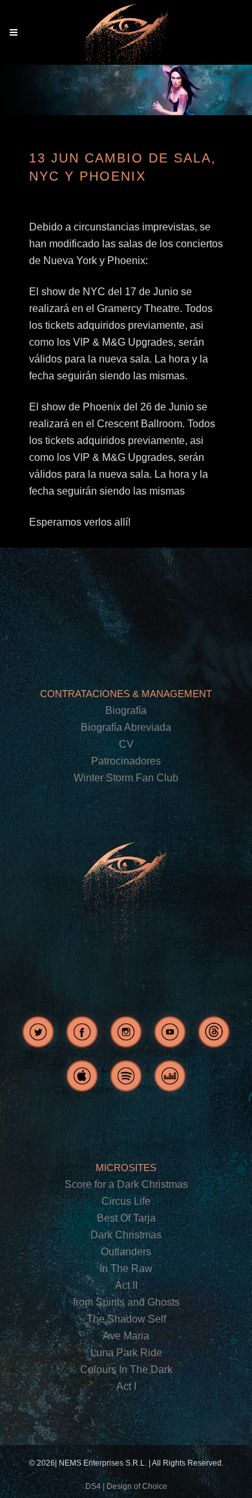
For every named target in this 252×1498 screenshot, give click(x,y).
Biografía (126, 710)
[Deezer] (169, 1075)
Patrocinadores (126, 760)
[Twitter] (38, 1031)
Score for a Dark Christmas (126, 1184)
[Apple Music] (82, 1075)
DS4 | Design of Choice (126, 1486)
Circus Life (126, 1201)
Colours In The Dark (126, 1369)
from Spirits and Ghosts (126, 1302)
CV (126, 744)
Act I (126, 1386)
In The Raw (126, 1268)
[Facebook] (82, 1031)
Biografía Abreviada (126, 727)
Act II (126, 1285)
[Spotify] (126, 1075)
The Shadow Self (126, 1319)
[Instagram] (126, 1031)
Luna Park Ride (126, 1352)
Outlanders (126, 1251)
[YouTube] (169, 1031)
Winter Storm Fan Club (126, 777)
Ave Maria (126, 1335)
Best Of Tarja (126, 1218)
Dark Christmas (126, 1234)
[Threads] (213, 1031)
